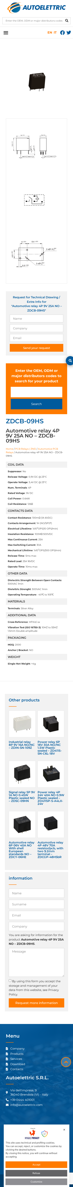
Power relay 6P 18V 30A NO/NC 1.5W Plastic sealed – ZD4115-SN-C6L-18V (50, 747)
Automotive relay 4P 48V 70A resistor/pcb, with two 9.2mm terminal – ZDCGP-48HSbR (50, 850)
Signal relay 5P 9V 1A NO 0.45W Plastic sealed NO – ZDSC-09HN (22, 796)
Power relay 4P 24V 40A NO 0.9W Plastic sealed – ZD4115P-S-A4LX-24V (51, 798)
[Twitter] (68, 32)
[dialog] (36, 1156)
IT (55, 32)
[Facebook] (62, 32)
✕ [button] (64, 1129)
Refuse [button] (36, 1173)
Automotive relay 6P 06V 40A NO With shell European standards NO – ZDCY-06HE (21, 850)
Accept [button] (36, 1164)
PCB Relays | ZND (25, 448)
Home (9, 448)
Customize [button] (36, 1181)
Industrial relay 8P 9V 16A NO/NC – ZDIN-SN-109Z (22, 745)
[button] (6, 32)
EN (49, 32)
